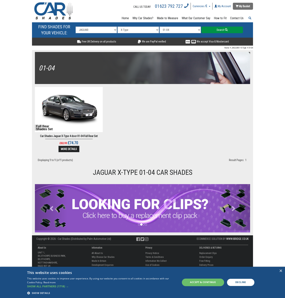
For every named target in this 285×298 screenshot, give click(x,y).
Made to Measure (167, 18)
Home (125, 18)
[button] (249, 18)
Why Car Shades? (142, 18)
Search (221, 29)
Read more (49, 282)
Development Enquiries (103, 265)
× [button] (280, 270)
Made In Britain (99, 261)
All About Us (97, 253)
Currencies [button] (199, 6)
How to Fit (220, 18)
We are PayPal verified (153, 41)
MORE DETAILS (69, 149)
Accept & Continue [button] (203, 282)
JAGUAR (235, 48)
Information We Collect (156, 261)
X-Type (243, 48)
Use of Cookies (152, 265)
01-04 (251, 48)
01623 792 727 (169, 6)
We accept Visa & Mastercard (212, 41)
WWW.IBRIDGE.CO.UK (237, 238)
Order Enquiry (206, 257)
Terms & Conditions (154, 257)
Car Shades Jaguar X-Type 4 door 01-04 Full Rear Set (69, 136)
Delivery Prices (206, 265)
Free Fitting (204, 261)
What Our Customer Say (196, 18)
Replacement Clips (208, 253)
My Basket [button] (244, 6)
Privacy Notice (152, 253)
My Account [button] (224, 6)
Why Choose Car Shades (103, 257)
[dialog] (142, 282)
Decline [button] (240, 282)
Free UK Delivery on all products (98, 41)
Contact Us (237, 18)
